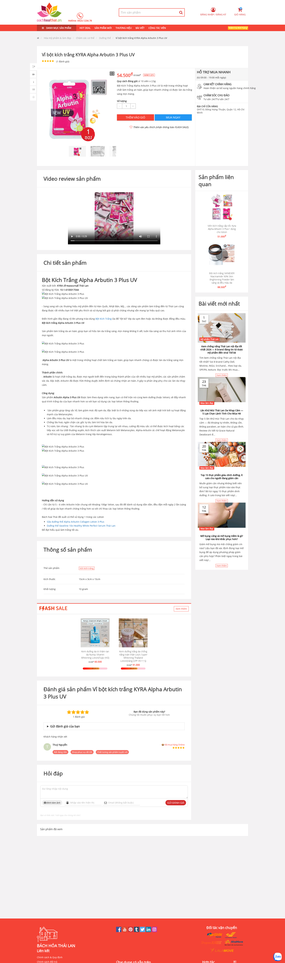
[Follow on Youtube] (125, 931)
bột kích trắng (87, 568)
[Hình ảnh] (33, 66)
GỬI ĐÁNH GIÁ (175, 802)
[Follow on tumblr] (137, 931)
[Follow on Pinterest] (131, 931)
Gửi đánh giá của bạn (65, 726)
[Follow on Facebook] (119, 931)
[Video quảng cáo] (33, 74)
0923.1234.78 (84, 20)
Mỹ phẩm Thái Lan (209, 339)
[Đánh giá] (33, 97)
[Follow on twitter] (143, 931)
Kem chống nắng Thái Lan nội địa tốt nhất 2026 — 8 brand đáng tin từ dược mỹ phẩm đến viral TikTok (221, 349)
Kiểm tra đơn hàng (238, 27)
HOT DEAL (85, 27)
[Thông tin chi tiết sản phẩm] (33, 81)
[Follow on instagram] (154, 931)
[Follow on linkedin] (149, 931)
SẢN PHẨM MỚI (103, 27)
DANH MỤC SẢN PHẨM (58, 27)
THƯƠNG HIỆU (124, 27)
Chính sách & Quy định (50, 957)
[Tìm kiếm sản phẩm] (181, 12)
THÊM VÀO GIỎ (135, 117)
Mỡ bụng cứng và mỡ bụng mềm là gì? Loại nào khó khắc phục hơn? (221, 537)
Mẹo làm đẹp (206, 403)
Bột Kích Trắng (103, 318)
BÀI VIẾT (140, 27)
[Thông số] (33, 89)
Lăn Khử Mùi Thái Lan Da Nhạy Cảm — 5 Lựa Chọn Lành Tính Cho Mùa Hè (221, 412)
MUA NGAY (173, 117)
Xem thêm (181, 608)
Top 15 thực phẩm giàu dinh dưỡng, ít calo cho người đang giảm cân (222, 477)
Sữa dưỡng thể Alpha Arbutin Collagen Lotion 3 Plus (75, 521)
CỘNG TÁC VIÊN (157, 27)
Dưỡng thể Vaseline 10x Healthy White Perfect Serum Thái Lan (81, 525)
